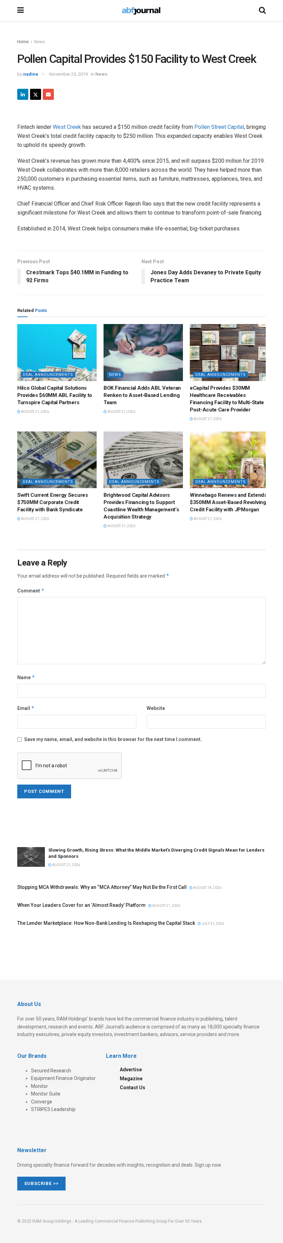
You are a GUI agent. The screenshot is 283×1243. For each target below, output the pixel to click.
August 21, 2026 (34, 412)
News (39, 41)
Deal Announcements (48, 374)
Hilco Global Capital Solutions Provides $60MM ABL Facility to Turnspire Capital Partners (54, 395)
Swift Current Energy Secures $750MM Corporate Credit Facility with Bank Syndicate (52, 502)
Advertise (131, 1069)
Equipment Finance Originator (63, 1078)
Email (26, 708)
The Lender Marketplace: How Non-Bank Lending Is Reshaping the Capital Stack (106, 923)
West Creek (67, 127)
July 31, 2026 (212, 924)
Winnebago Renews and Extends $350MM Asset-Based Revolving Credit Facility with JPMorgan (228, 502)
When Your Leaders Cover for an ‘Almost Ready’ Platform (81, 905)
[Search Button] (262, 10)
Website (156, 708)
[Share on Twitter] (35, 94)
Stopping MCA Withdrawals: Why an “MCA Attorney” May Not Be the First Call (102, 887)
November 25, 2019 (68, 74)
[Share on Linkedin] (22, 94)
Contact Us (132, 1087)
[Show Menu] (20, 10)
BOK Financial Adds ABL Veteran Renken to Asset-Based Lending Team (142, 395)
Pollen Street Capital (219, 127)
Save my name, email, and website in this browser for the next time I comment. (113, 739)
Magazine (131, 1078)
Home (23, 41)
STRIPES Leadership (53, 1109)
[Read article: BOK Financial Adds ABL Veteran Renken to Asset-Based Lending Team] (143, 352)
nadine (30, 74)
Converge (41, 1101)
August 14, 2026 (207, 888)
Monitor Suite (45, 1094)
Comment (31, 590)
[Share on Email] (48, 94)
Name (26, 677)
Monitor (39, 1086)
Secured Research (51, 1070)
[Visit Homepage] (141, 10)
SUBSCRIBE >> (41, 1183)
